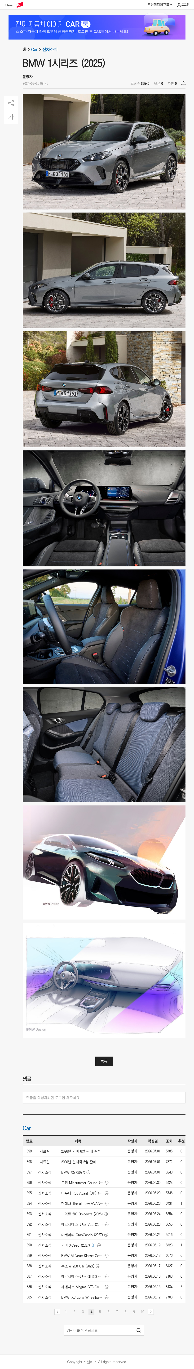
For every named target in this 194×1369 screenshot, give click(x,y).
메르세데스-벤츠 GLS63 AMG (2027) (82, 1276)
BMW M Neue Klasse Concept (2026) (82, 1255)
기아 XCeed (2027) (75, 1245)
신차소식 (49, 49)
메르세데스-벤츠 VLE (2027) (82, 1224)
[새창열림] (16, 5)
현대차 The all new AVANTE (82, 1203)
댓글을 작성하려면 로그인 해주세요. (53, 1097)
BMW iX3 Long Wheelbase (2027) (82, 1297)
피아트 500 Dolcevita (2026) (82, 1214)
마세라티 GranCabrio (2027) (82, 1234)
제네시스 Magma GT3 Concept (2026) (82, 1287)
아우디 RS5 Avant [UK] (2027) (82, 1193)
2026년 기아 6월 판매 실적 (81, 1151)
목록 (104, 1061)
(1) (93, 1245)
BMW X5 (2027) (73, 1172)
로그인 (185, 5)
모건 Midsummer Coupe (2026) (82, 1182)
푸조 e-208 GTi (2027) (78, 1266)
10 (142, 1311)
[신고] (183, 83)
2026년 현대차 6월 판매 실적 (82, 1162)
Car (34, 49)
